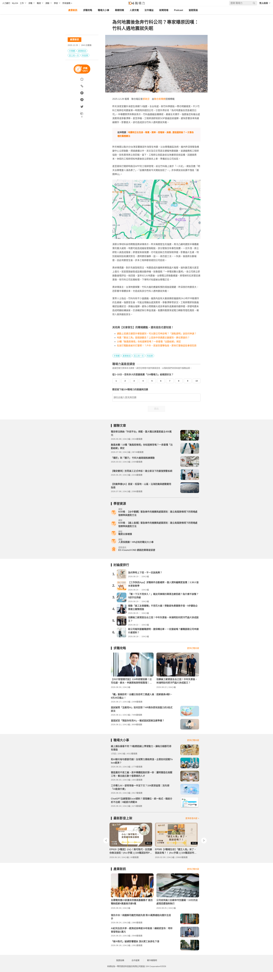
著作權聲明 (152, 960)
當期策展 (193, 10)
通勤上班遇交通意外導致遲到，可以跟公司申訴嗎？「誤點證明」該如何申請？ (157, 333)
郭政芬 (146, 99)
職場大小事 (103, 10)
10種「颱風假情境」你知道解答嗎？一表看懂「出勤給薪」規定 (149, 341)
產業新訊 (72, 10)
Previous (106, 840)
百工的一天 (74, 55)
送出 (156, 408)
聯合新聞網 (160, 99)
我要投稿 (120, 960)
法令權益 (149, 10)
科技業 (85, 55)
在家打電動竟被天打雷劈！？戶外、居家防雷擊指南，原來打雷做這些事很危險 (157, 345)
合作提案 (135, 960)
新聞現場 (163, 10)
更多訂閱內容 (193, 648)
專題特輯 (119, 10)
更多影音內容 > (192, 818)
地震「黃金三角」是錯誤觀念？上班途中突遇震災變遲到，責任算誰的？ (153, 337)
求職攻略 (87, 10)
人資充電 (134, 10)
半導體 (72, 51)
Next (204, 840)
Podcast (178, 10)
